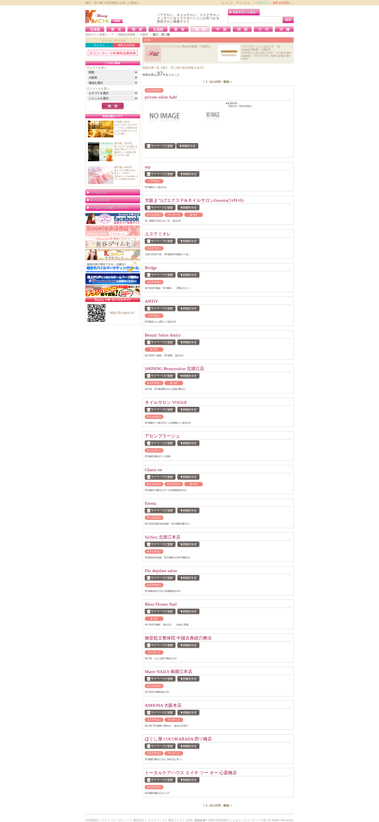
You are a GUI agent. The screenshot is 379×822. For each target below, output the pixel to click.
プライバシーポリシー (115, 820)
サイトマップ (156, 820)
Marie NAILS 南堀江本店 (168, 671)
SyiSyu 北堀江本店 (163, 537)
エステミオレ (158, 233)
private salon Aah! (161, 97)
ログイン (262, 2)
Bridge (151, 267)
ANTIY (151, 301)
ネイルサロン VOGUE (166, 402)
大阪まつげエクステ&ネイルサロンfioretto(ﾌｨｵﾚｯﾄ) (194, 200)
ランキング (112, 207)
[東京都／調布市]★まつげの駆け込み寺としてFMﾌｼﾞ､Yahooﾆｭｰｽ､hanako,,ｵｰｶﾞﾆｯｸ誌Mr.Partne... (126, 173)
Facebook (112, 218)
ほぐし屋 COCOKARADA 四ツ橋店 (178, 738)
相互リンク (175, 820)
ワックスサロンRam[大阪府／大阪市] (186, 46)
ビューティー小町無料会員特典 (113, 53)
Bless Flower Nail (161, 604)
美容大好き (112, 242)
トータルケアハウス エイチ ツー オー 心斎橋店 (191, 772)
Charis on (153, 469)
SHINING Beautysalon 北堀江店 (174, 368)
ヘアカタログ (112, 192)
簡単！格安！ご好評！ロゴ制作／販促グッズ (112, 290)
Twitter (112, 230)
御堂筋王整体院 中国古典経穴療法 (178, 638)
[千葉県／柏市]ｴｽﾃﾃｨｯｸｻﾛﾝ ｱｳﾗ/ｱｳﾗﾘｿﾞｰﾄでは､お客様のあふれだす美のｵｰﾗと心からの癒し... (126, 127)
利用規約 (92, 820)
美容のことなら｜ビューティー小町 (244, 820)
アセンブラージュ (162, 435)
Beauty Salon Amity (165, 335)
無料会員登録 (281, 2)
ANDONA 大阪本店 (163, 705)
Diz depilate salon (161, 570)
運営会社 (139, 820)
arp (147, 166)
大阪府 (144, 34)
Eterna (150, 503)
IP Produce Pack (112, 278)
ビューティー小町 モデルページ (112, 254)
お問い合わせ (194, 820)
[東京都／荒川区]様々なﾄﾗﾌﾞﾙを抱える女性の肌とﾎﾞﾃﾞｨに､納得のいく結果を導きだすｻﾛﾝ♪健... (126, 149)
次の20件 (215, 81)
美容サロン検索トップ (99, 34)
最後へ (227, 81)
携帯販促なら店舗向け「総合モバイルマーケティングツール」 (112, 266)
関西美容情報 (126, 34)
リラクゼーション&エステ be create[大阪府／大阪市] (260, 48)
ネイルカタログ (112, 200)
